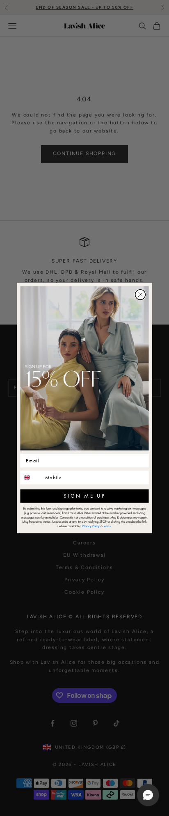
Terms (107, 526)
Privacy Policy (91, 526)
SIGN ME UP (84, 495)
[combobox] (31, 477)
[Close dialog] (140, 295)
